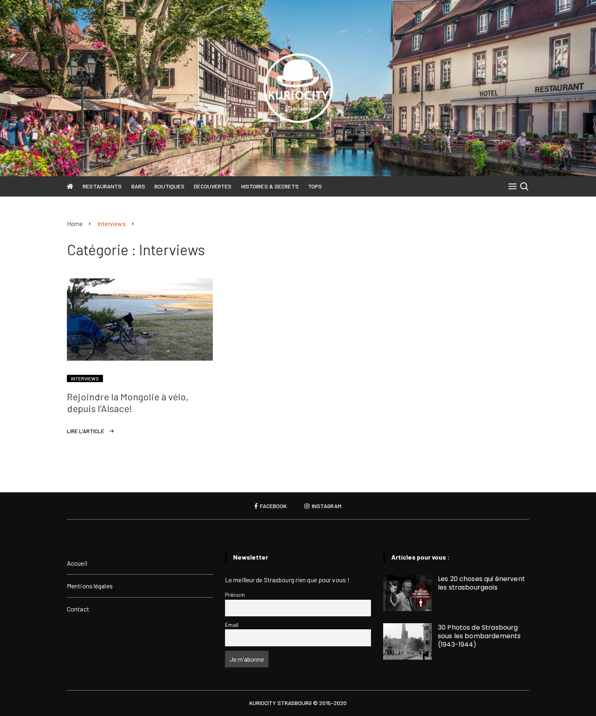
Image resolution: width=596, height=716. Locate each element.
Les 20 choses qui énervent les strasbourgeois (481, 583)
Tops (315, 186)
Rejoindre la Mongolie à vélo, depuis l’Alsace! (128, 402)
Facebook (273, 506)
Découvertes (213, 186)
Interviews (85, 378)
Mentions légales (90, 586)
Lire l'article (85, 430)
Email (232, 624)
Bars (138, 186)
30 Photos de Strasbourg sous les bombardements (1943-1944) (479, 636)
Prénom (235, 594)
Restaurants (102, 186)
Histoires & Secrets (270, 186)
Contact (78, 609)
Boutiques (169, 186)
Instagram (326, 506)
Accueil (77, 563)
